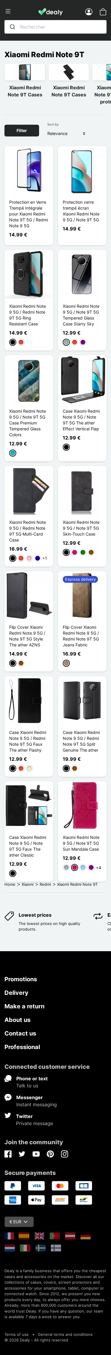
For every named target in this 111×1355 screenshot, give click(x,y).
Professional (22, 1047)
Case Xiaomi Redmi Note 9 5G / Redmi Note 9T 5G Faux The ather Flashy (27, 741)
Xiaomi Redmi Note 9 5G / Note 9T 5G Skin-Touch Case (81, 528)
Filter (22, 130)
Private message (34, 1123)
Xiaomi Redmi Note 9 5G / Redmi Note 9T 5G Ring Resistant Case (27, 315)
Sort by (53, 124)
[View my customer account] (88, 11)
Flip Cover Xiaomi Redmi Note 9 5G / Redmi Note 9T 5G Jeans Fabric (81, 636)
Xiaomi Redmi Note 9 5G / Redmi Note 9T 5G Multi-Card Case (27, 531)
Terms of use (16, 1334)
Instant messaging (36, 1104)
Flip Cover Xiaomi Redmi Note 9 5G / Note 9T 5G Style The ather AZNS (27, 636)
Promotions (20, 979)
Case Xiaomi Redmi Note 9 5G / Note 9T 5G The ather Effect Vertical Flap (81, 420)
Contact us (20, 1033)
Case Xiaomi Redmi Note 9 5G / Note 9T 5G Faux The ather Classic (27, 846)
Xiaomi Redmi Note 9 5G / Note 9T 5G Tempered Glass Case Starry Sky (81, 315)
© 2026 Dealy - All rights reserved (36, 1340)
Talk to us (27, 1086)
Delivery (16, 992)
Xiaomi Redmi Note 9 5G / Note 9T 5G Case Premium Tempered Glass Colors (27, 423)
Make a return (24, 1006)
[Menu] (21, 11)
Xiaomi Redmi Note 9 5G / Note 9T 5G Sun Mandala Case (81, 843)
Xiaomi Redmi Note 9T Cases (25, 91)
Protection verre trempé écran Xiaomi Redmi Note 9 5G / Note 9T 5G (81, 211)
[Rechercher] (12, 26)
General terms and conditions (65, 1334)
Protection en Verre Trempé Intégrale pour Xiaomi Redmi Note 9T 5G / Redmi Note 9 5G (28, 214)
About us (17, 1019)
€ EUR (15, 1221)
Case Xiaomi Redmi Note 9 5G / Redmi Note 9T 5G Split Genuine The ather (81, 741)
